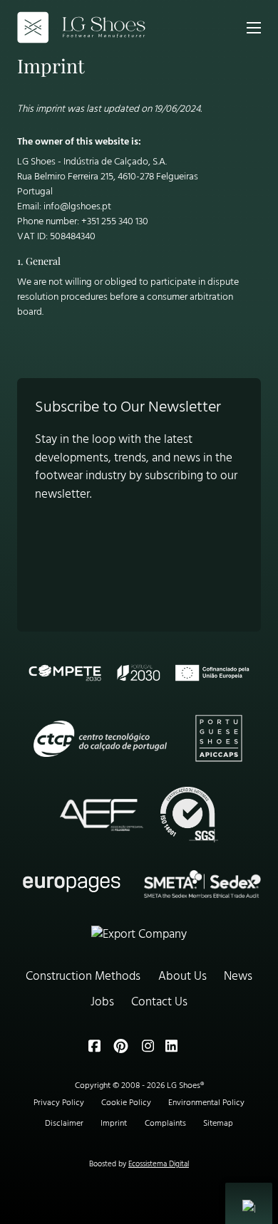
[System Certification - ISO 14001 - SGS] (188, 814)
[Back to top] (255, 1111)
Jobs (102, 1002)
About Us (182, 977)
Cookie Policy (126, 1103)
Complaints (165, 1123)
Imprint (114, 1123)
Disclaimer (64, 1123)
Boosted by (139, 1164)
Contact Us (159, 1002)
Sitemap (218, 1123)
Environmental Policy (206, 1103)
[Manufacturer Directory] (139, 934)
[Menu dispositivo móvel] (254, 27)
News (238, 977)
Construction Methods (83, 977)
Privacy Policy (59, 1103)
